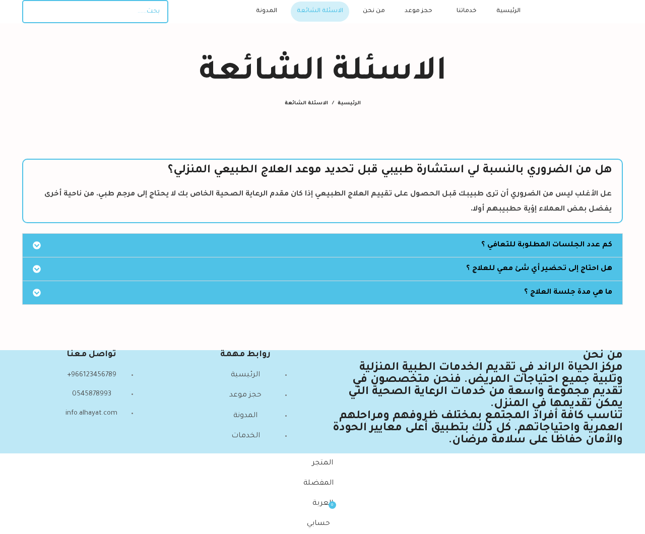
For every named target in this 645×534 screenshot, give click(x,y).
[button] (322, 245)
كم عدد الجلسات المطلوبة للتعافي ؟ (546, 245)
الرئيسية (349, 103)
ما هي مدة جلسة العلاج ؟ (568, 293)
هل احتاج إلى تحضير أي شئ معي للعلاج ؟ (539, 269)
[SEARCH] (33, 11)
